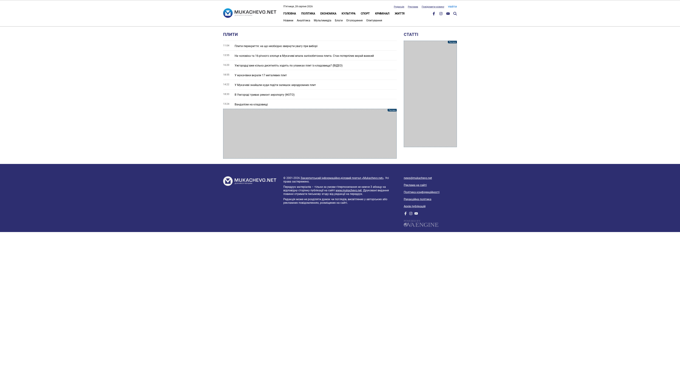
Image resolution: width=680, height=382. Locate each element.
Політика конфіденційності (422, 192)
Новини (288, 20)
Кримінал (382, 13)
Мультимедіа (322, 20)
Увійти (452, 6)
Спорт (365, 13)
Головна (289, 13)
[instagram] (441, 14)
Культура (348, 13)
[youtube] (448, 14)
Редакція (399, 6)
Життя (400, 13)
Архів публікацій (415, 206)
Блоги (339, 20)
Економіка (328, 13)
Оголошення (354, 20)
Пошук (455, 13)
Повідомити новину (433, 6)
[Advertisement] (309, 133)
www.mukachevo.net (349, 190)
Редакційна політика (417, 199)
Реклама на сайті (415, 185)
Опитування (374, 20)
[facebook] (434, 14)
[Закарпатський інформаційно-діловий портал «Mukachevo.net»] (249, 13)
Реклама (413, 6)
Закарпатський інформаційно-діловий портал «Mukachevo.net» (342, 178)
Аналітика (303, 20)
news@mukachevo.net (418, 178)
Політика (308, 13)
